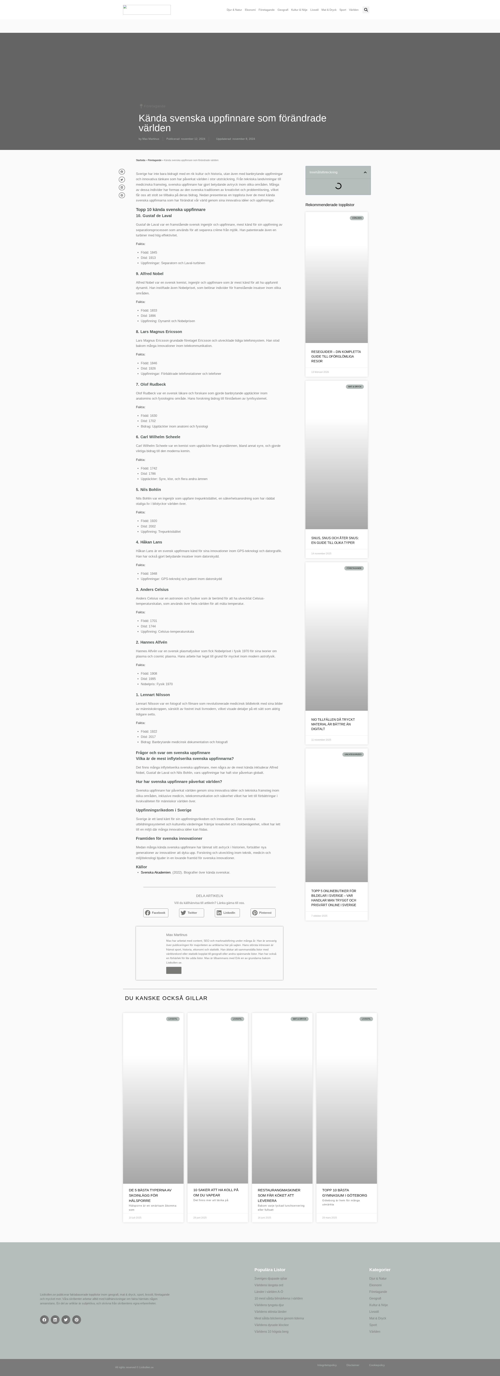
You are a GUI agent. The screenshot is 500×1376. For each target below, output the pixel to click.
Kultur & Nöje (299, 9)
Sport (342, 9)
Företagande (267, 9)
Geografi (283, 9)
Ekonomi (250, 9)
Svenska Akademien (156, 872)
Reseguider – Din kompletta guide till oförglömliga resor (336, 356)
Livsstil (314, 9)
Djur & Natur (234, 9)
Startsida (140, 160)
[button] (365, 9)
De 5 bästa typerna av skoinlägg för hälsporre (150, 1195)
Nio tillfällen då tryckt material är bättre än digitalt (333, 724)
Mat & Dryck (329, 9)
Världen (354, 9)
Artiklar (174, 970)
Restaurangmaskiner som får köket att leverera (279, 1195)
